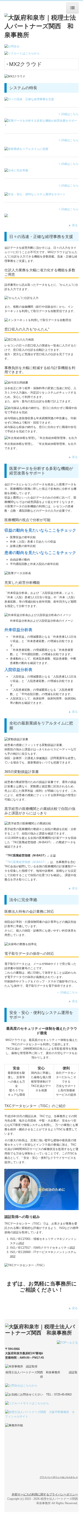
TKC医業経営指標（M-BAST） (27, 862)
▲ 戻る (73, 225)
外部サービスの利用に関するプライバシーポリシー (45, 1494)
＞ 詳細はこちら (67, 992)
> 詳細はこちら (69, 114)
